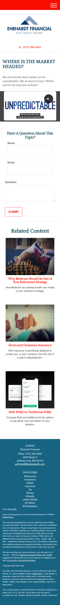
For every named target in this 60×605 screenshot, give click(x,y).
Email (11, 162)
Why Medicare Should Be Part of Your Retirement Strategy (30, 280)
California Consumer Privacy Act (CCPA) (35, 554)
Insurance (30, 486)
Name (11, 143)
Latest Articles (30, 499)
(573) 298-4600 (32, 47)
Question (10, 182)
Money (30, 492)
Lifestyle (30, 496)
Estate (30, 482)
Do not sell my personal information (21, 560)
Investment (30, 479)
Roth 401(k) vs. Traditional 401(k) (30, 412)
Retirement (30, 476)
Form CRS (12, 509)
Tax (30, 489)
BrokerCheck (7, 517)
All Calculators (30, 506)
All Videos (30, 502)
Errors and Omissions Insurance (30, 345)
